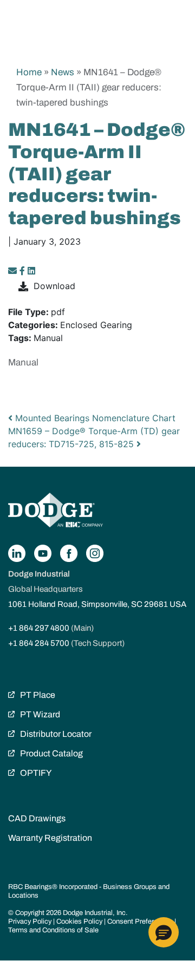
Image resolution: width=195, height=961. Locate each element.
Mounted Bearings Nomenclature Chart (94, 418)
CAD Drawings (37, 818)
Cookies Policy (79, 921)
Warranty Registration (50, 837)
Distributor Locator (56, 733)
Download (54, 285)
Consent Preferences (140, 921)
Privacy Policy (29, 921)
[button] (163, 932)
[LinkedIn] (31, 270)
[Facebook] (22, 270)
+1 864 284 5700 (38, 643)
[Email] (14, 270)
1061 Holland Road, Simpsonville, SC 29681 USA (97, 604)
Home (29, 72)
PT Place (37, 694)
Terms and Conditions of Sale (53, 930)
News (62, 72)
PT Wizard (40, 714)
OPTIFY (35, 772)
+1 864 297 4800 (38, 628)
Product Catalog (51, 753)
